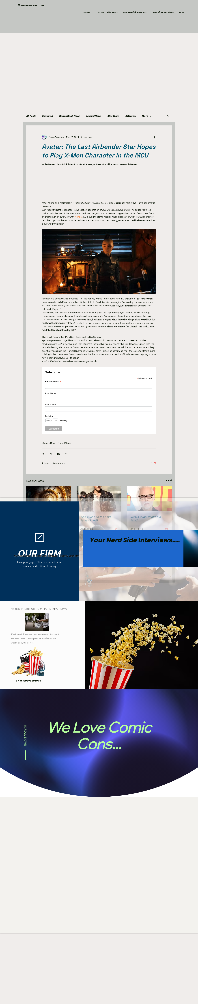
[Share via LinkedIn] (58, 453)
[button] (167, 116)
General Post (49, 443)
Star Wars (113, 116)
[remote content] (99, 182)
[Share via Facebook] (43, 453)
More (145, 116)
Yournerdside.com (31, 5)
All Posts (31, 116)
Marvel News (93, 116)
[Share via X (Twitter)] (50, 453)
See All (168, 480)
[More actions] (154, 137)
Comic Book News (69, 116)
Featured (47, 116)
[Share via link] (66, 453)
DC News (130, 116)
